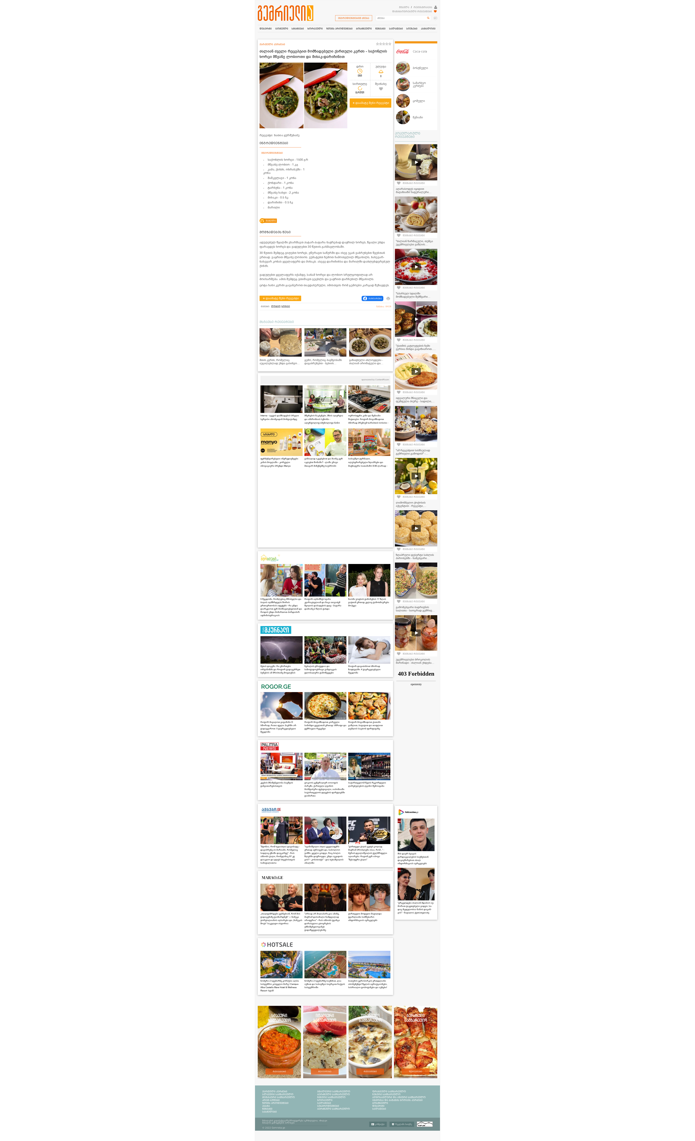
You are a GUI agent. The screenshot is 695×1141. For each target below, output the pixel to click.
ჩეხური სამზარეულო (386, 1094)
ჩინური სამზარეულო (331, 1097)
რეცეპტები (279, 1071)
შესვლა (404, 7)
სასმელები (269, 1111)
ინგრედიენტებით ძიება (353, 18)
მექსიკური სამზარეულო (278, 1097)
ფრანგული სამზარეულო (389, 1091)
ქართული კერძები (274, 1091)
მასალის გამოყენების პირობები (278, 1122)
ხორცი (285, 306)
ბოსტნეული (380, 1103)
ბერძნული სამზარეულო (333, 1094)
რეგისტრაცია (423, 7)
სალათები (324, 1103)
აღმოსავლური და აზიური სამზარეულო (399, 1097)
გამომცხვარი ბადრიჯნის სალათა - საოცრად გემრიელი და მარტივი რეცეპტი (416, 610)
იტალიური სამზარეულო (333, 1091)
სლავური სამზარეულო (277, 1094)
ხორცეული (324, 1100)
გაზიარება (375, 298)
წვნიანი (267, 1109)
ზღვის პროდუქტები (275, 1103)
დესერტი (378, 1106)
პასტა (266, 1106)
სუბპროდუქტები (328, 1106)
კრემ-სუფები (271, 1100)
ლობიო (276, 306)
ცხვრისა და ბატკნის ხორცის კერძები (397, 1100)
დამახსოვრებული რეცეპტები (412, 11)
